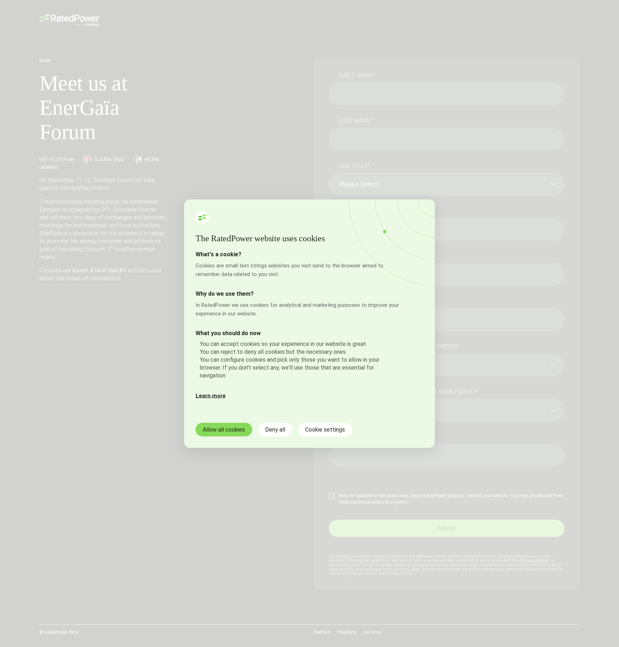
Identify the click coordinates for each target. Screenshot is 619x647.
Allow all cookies (224, 429)
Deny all (275, 429)
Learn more (211, 395)
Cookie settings (325, 429)
